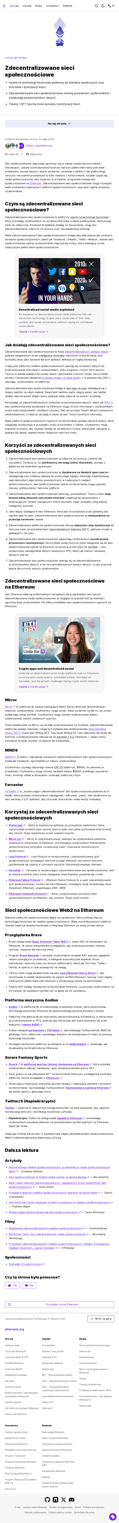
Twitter (11, 1107)
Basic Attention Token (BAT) (51, 941)
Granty (82, 1378)
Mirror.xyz (16, 838)
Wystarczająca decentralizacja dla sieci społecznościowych (45, 1212)
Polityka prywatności (93, 1507)
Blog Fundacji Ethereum (18, 1473)
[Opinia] (113, 1517)
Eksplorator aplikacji (52, 1363)
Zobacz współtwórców (39, 145)
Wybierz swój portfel (53, 1351)
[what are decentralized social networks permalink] (3, 207)
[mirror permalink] (3, 699)
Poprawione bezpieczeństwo (57, 1444)
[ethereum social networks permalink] (3, 584)
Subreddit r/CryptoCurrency (27, 1264)
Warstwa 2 (47, 1408)
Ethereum (35, 183)
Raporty (46, 1477)
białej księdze (79, 1044)
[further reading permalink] (3, 1150)
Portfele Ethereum (14, 1363)
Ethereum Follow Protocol (26, 880)
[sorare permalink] (3, 1057)
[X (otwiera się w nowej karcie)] (63, 1499)
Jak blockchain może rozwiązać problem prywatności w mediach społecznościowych (61, 1202)
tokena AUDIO (32, 1024)
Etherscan (54, 1077)
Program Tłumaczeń (15, 1455)
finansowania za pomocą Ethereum (88, 1087)
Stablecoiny (48, 1369)
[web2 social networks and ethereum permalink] (3, 910)
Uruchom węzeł (13, 1387)
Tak (15, 1285)
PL (113, 5)
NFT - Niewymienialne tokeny (57, 1375)
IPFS (108, 402)
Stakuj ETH (47, 1402)
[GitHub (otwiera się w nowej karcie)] (47, 1499)
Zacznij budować (88, 1363)
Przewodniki (48, 1345)
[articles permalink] (3, 1160)
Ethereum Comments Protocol (29, 893)
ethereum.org (14, 1329)
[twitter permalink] (3, 1101)
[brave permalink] (3, 935)
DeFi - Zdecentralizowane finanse (59, 1381)
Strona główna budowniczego (94, 1345)
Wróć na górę (103, 1318)
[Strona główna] (4, 5)
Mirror (10, 706)
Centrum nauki (12, 1345)
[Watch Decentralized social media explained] (59, 280)
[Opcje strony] (22, 154)
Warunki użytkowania (35, 1512)
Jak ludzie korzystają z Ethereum (22, 1408)
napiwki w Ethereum (71, 1118)
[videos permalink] (3, 1221)
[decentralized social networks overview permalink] (3, 345)
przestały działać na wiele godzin (63, 377)
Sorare (14, 1064)
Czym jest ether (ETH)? (17, 1357)
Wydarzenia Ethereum (16, 1444)
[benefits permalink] (3, 448)
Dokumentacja (86, 1357)
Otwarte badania (50, 1455)
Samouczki (84, 1351)
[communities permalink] (3, 1257)
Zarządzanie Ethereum (53, 1471)
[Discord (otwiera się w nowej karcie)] (71, 1499)
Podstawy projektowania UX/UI (95, 1390)
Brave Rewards (31, 955)
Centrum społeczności (16, 1432)
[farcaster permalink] (3, 784)
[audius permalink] (3, 1000)
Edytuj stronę (34, 154)
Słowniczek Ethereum (16, 1414)
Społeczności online (15, 1438)
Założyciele (85, 1405)
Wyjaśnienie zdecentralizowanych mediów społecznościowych (47, 1228)
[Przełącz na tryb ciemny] (103, 6)
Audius (14, 1006)
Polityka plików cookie (60, 1512)
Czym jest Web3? (14, 1369)
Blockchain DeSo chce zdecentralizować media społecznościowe (48, 1234)
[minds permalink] (3, 750)
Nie (31, 1285)
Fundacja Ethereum (14, 1467)
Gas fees (9, 1381)
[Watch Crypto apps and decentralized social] (59, 640)
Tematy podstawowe (90, 1384)
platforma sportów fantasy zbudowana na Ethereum (58, 1064)
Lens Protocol (19, 856)
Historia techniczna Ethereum (57, 1450)
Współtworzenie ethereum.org (20, 1450)
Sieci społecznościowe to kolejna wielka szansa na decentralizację (49, 1177)
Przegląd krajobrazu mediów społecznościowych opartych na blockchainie (54, 1192)
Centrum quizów (13, 1402)
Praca (78, 1507)
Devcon (10, 1489)
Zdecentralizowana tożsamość (57, 1396)
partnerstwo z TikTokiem (45, 1030)
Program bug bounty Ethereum (20, 1461)
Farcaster (12, 791)
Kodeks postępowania (61, 1507)
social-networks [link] (16, 58)
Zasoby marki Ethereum (35, 1507)
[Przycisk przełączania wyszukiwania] (96, 6)
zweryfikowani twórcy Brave (79, 973)
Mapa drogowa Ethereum (55, 1438)
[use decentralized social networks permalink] (3, 815)
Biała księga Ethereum (53, 1432)
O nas (18, 1507)
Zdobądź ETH (49, 1357)
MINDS (10, 756)
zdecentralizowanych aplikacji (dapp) (86, 351)
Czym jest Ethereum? (15, 1351)
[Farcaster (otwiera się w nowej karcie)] (55, 1499)
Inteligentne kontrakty (16, 1375)
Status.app (17, 825)
